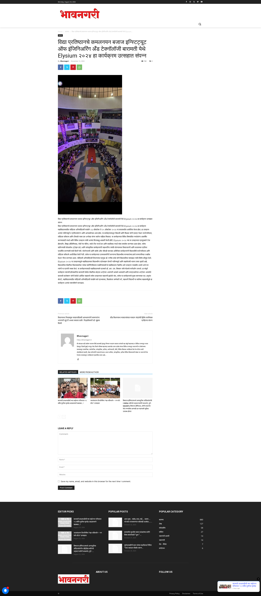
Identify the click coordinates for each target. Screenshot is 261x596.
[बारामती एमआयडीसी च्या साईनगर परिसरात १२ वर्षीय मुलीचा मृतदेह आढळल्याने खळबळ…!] (73, 388)
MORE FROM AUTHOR (89, 372)
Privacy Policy (174, 593)
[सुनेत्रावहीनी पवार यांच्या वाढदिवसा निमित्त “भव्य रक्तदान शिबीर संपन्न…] (115, 548)
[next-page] (64, 417)
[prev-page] (59, 417)
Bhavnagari (64, 61)
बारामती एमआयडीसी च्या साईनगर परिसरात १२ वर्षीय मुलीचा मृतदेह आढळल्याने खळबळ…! (87, 521)
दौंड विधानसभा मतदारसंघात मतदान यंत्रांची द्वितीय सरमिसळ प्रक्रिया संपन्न (131, 319)
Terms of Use (198, 593)
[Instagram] (190, 2)
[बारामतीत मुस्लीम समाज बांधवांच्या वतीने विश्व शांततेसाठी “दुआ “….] (115, 535)
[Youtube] (201, 2)
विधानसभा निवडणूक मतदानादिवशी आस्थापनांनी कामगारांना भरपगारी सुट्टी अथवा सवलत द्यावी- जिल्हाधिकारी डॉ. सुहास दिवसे (79, 320)
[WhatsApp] (79, 67)
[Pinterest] (73, 67)
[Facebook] (186, 2)
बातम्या (67, 31)
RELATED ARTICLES (68, 372)
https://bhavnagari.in (84, 340)
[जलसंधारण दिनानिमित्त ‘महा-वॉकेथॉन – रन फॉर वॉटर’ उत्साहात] (105, 388)
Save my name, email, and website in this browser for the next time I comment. (96, 481)
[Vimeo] (197, 2)
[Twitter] (194, 2)
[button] (200, 24)
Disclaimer (186, 593)
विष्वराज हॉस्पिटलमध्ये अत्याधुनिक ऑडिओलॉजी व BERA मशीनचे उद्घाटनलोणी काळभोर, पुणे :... (85, 548)
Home (60, 31)
